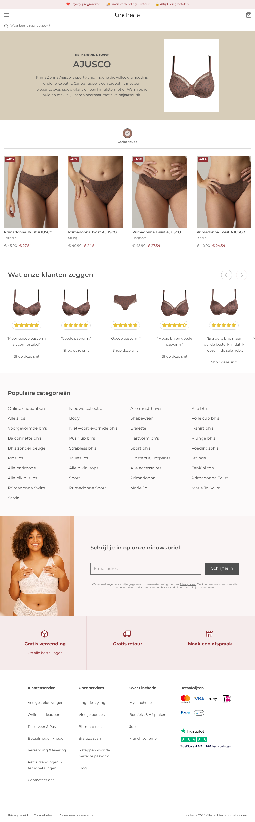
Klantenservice (41, 688)
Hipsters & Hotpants (150, 458)
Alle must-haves (146, 408)
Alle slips (16, 418)
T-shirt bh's (203, 428)
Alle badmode (22, 468)
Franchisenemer (143, 738)
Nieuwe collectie (85, 408)
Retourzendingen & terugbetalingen (45, 765)
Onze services (91, 688)
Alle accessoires (145, 468)
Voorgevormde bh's (27, 428)
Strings (199, 458)
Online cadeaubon (26, 408)
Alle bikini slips (22, 478)
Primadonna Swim (26, 488)
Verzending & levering (47, 750)
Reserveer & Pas (42, 726)
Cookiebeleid (43, 815)
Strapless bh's (82, 448)
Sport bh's (140, 448)
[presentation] (226, 275)
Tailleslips (78, 458)
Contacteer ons (41, 780)
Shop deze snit (27, 356)
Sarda (13, 498)
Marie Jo (138, 488)
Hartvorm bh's (144, 438)
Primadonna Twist (210, 478)
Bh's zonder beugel (27, 448)
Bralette (138, 428)
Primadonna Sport (87, 488)
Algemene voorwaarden (77, 815)
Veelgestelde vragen (45, 702)
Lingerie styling (92, 702)
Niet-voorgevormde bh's (93, 428)
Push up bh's (82, 438)
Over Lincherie (142, 688)
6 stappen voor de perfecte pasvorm (94, 753)
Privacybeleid (188, 584)
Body (74, 418)
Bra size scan (90, 738)
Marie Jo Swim (206, 488)
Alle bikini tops (83, 468)
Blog (83, 768)
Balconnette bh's (25, 438)
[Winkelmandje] (248, 14)
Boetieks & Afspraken (147, 714)
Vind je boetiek (92, 714)
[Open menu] (6, 14)
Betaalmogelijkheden (46, 738)
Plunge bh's (203, 438)
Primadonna (142, 478)
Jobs (133, 726)
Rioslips (15, 458)
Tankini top (203, 468)
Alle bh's (200, 408)
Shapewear (141, 418)
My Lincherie (140, 702)
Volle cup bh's (205, 418)
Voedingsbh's (205, 448)
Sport (74, 478)
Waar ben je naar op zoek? (30, 26)
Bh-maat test (90, 726)
